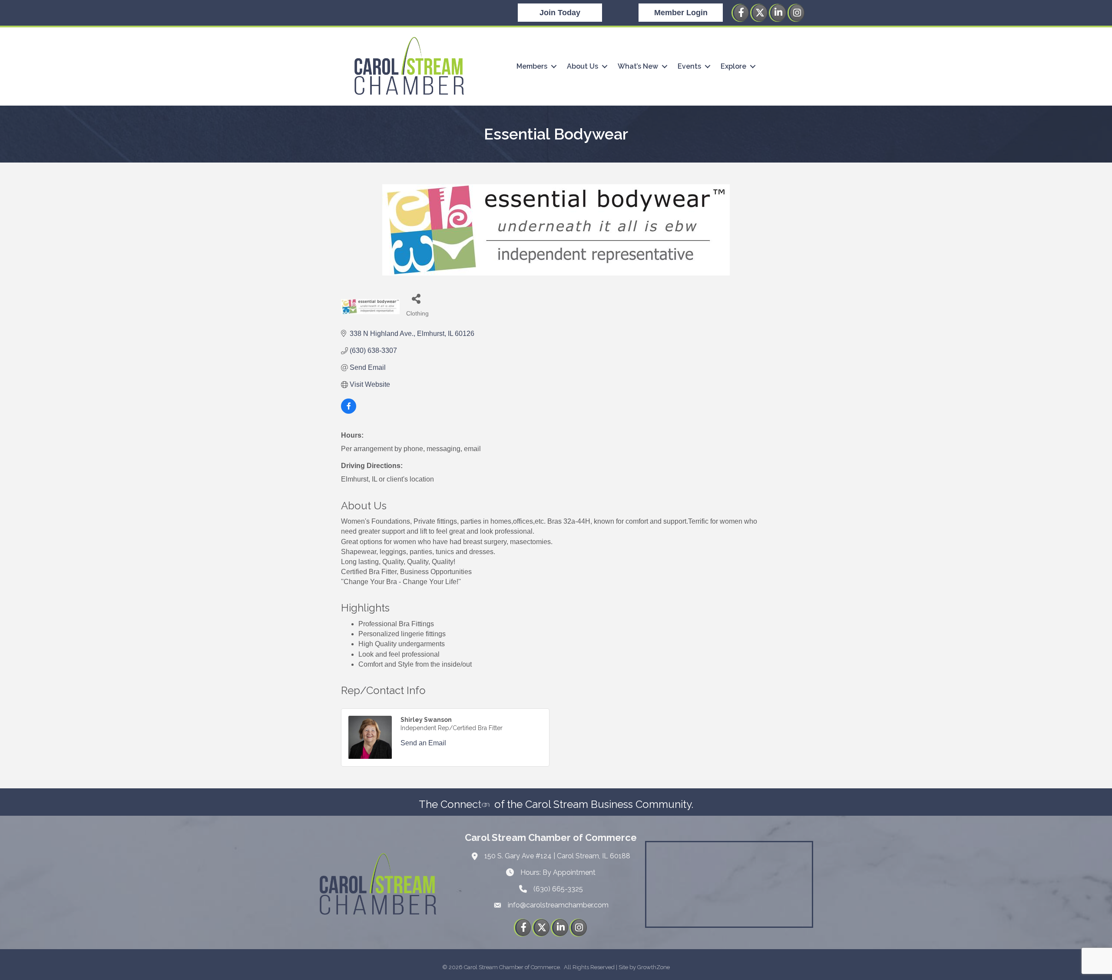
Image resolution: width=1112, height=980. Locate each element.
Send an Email (423, 743)
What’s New (638, 66)
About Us (582, 66)
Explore (733, 66)
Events (689, 66)
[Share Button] (416, 298)
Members (531, 66)
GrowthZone (653, 967)
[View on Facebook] (348, 411)
